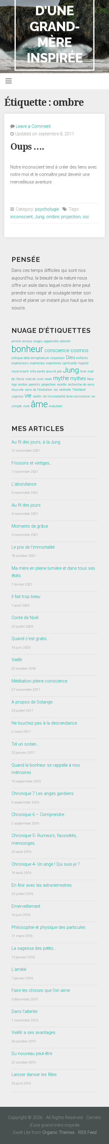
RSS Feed (87, 1132)
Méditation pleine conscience (39, 681)
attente (65, 341)
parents (34, 385)
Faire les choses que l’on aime (41, 990)
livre (83, 371)
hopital (83, 363)
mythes (78, 378)
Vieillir (17, 659)
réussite (18, 390)
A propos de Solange (32, 702)
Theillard (78, 390)
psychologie (47, 209)
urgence (17, 396)
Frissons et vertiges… (32, 463)
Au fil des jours (26, 505)
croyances (57, 358)
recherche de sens (81, 385)
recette (62, 385)
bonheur (27, 349)
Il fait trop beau (26, 596)
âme (39, 404)
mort (48, 379)
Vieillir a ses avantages (33, 1032)
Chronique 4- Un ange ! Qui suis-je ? (46, 864)
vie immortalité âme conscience (66, 396)
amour (27, 341)
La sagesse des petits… (34, 948)
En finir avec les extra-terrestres (42, 885)
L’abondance (24, 484)
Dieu (70, 357)
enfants (82, 358)
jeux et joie (54, 371)
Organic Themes (58, 1132)
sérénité (65, 390)
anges (38, 341)
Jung (39, 216)
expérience (37, 363)
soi (86, 216)
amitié (16, 341)
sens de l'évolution (38, 390)
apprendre (51, 341)
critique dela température (30, 358)
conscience (57, 350)
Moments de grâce (30, 526)
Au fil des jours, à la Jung (36, 442)
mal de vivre (34, 379)
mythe (61, 378)
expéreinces (20, 363)
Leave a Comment (33, 126)
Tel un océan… (25, 744)
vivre (26, 406)
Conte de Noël (25, 617)
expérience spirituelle (61, 363)
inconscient (21, 216)
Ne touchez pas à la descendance (44, 723)
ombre (52, 216)
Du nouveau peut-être (32, 1053)
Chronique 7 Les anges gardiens (43, 793)
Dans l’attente (24, 1011)
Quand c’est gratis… (30, 638)
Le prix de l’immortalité (33, 547)
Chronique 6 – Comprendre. (38, 814)
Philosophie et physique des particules (48, 927)
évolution (55, 406)
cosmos (79, 350)
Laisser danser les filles (34, 1074)
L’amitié (19, 969)
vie (28, 395)
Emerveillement (26, 906)
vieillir (37, 396)
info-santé (37, 371)
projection (71, 216)
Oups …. (27, 146)
